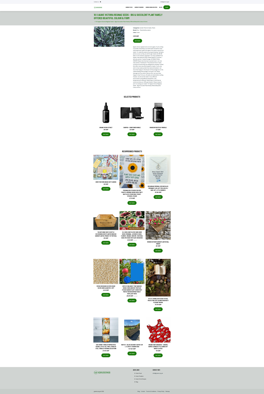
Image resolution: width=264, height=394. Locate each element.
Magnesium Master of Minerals (158, 127)
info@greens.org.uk (164, 1)
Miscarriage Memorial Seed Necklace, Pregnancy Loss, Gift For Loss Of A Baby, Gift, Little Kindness (158, 188)
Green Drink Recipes (151, 7)
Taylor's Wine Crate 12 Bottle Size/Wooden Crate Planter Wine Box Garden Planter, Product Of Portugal (106, 234)
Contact (143, 391)
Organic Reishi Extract (105, 127)
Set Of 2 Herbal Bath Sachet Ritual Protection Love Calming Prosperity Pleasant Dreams (158, 300)
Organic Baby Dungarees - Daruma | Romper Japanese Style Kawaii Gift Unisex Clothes (158, 346)
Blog (160, 7)
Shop (166, 7)
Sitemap (167, 391)
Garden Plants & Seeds (145, 28)
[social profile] (100, 2)
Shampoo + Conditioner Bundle (132, 127)
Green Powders (139, 7)
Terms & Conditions (151, 391)
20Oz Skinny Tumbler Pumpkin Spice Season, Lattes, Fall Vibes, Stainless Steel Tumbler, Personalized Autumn (105, 346)
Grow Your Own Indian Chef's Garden (106, 182)
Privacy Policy (160, 391)
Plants (153, 28)
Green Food (129, 7)
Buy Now (137, 40)
